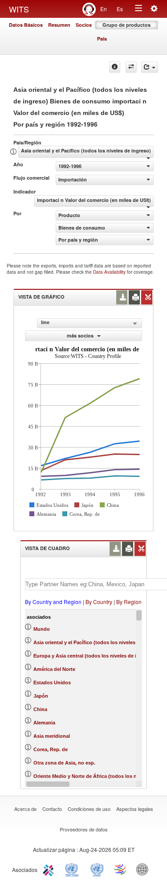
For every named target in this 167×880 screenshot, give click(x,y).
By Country (99, 601)
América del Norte (54, 669)
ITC (50, 869)
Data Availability (110, 272)
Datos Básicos (26, 24)
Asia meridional (51, 736)
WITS (19, 9)
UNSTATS (97, 869)
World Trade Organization (121, 869)
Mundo (41, 629)
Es (120, 8)
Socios (84, 24)
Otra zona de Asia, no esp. (64, 762)
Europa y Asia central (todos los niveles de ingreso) (94, 655)
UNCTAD (73, 869)
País (102, 38)
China (40, 709)
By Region (129, 601)
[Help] (114, 67)
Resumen (59, 24)
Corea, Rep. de (50, 749)
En (103, 8)
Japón (40, 696)
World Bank (144, 869)
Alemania (44, 722)
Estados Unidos (52, 682)
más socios (81, 335)
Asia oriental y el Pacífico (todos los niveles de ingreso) (98, 642)
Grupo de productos (126, 24)
